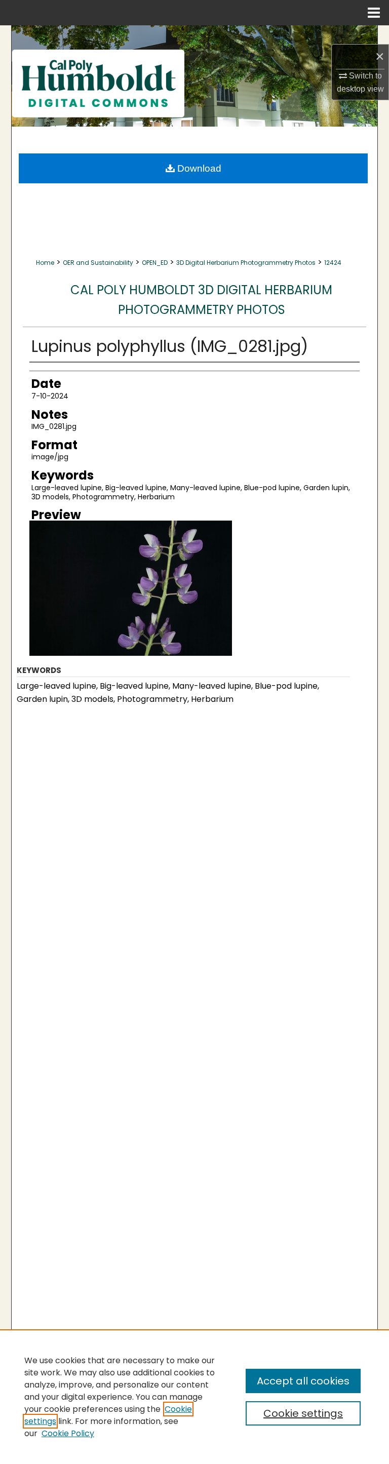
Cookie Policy (68, 1433)
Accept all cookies (303, 1381)
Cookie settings (303, 1413)
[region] (194, 1396)
